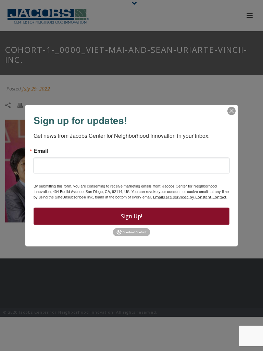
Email (41, 151)
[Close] (231, 111)
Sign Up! (131, 216)
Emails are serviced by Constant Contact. (190, 196)
